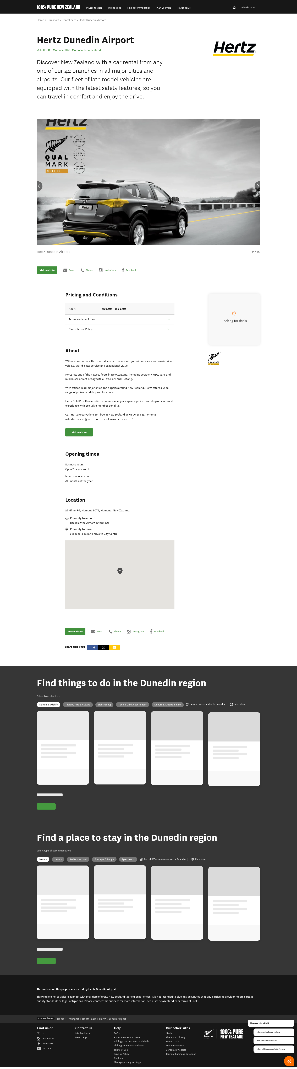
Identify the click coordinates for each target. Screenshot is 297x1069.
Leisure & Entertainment (167, 704)
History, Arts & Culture (77, 704)
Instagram (48, 1038)
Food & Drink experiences (133, 704)
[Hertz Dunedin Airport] (234, 48)
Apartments (128, 859)
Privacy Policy (121, 1054)
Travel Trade (172, 1041)
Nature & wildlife (48, 704)
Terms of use (121, 1049)
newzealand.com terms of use (179, 1001)
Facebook (47, 1043)
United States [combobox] (248, 7)
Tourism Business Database (181, 1054)
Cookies (118, 1058)
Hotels (58, 859)
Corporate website (176, 1049)
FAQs (117, 1033)
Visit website (47, 270)
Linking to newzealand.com (129, 1045)
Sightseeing (104, 704)
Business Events (175, 1045)
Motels (43, 859)
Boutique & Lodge (104, 859)
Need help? (81, 1037)
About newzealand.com (127, 1037)
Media (169, 1033)
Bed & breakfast (78, 859)
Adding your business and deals (131, 1041)
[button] (94, 7)
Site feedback (82, 1033)
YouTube (47, 1048)
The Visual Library (175, 1037)
